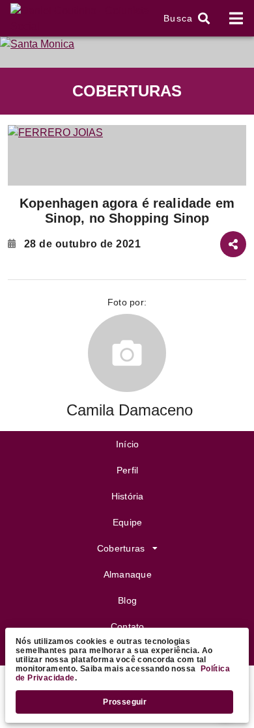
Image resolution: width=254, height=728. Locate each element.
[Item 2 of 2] (127, 155)
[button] (185, 18)
